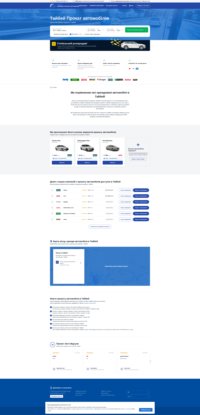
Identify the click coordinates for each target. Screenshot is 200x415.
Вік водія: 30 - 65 (76, 34)
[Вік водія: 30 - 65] (70, 34)
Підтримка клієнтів (111, 5)
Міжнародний (83, 5)
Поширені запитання (80, 391)
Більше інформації (126, 190)
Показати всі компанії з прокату (100, 226)
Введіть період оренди (138, 159)
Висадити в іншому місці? (61, 34)
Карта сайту (78, 395)
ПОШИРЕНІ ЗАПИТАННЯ (97, 5)
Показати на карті (64, 265)
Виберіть (62, 162)
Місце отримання (57, 29)
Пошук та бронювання (141, 190)
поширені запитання (90, 303)
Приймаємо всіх (146, 410)
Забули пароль (105, 393)
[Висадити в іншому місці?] (52, 34)
